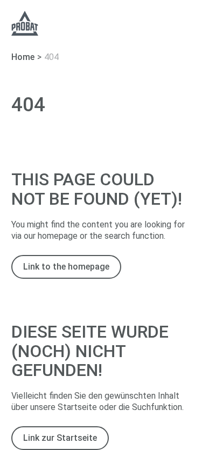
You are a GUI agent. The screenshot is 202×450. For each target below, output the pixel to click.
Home (22, 57)
